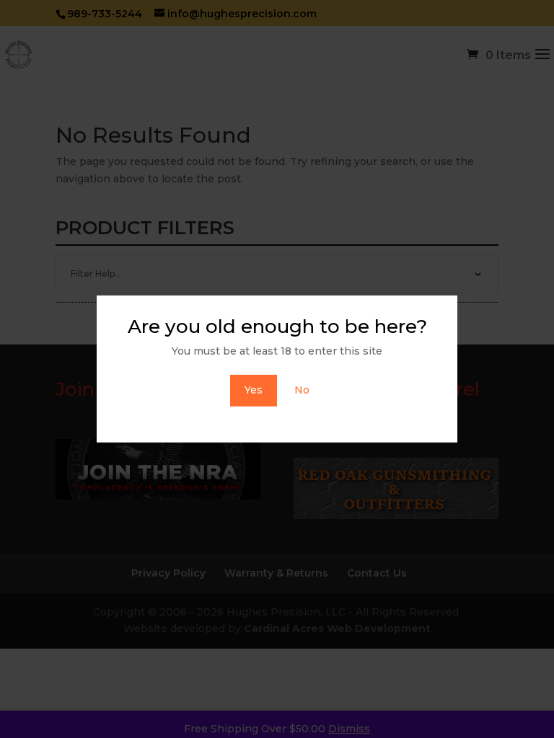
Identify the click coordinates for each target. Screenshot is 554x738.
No (301, 389)
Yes (254, 389)
